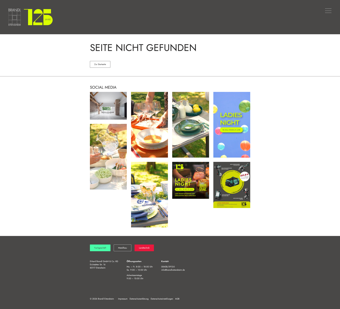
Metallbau (122, 247)
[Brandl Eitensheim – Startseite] (15, 17)
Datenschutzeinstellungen (162, 298)
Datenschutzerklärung (139, 298)
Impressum (122, 298)
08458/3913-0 (168, 266)
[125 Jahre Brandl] (38, 17)
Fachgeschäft (100, 247)
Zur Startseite (100, 64)
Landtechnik (144, 247)
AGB (177, 298)
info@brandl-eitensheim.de (173, 269)
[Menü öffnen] (328, 11)
